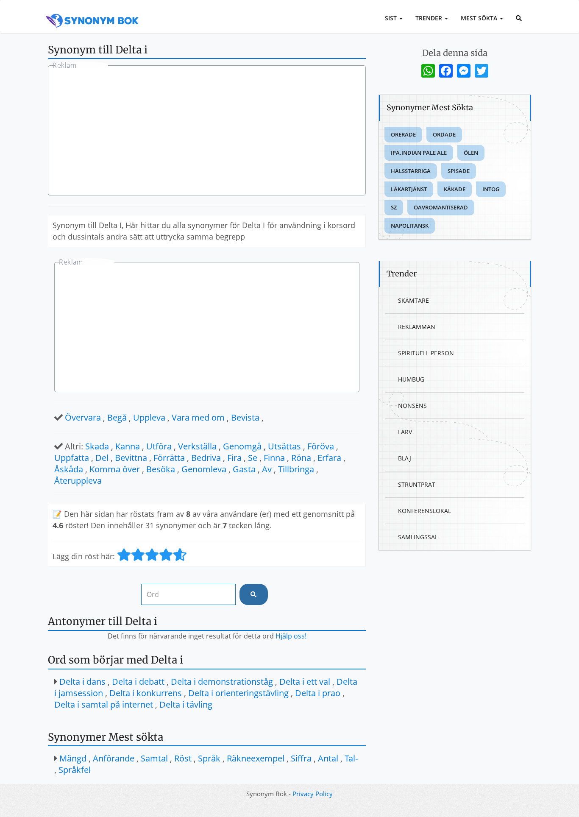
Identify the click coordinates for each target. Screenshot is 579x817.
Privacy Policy (312, 793)
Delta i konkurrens (145, 693)
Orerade (403, 134)
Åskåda (68, 469)
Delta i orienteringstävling (238, 693)
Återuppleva (78, 480)
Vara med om (198, 417)
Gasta (244, 469)
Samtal (154, 758)
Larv (405, 432)
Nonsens (412, 406)
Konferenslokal (424, 511)
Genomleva (203, 469)
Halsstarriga (411, 171)
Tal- (351, 758)
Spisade (459, 171)
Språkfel (74, 769)
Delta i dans (82, 681)
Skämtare (413, 300)
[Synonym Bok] (92, 11)
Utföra (159, 446)
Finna (274, 457)
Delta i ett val (304, 681)
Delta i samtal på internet (103, 704)
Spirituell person (426, 353)
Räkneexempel (255, 758)
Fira (234, 457)
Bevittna (131, 457)
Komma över (114, 469)
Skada (97, 446)
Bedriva (206, 457)
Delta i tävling (185, 704)
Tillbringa (296, 469)
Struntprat (416, 484)
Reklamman (416, 327)
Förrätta (169, 457)
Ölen (471, 152)
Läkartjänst (409, 189)
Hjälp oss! (291, 636)
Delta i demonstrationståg (222, 681)
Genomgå (242, 446)
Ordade (444, 134)
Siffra (301, 758)
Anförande (113, 758)
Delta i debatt (138, 681)
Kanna (127, 446)
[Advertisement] (206, 131)
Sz (394, 207)
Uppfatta (71, 457)
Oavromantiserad (441, 207)
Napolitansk (410, 225)
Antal (328, 758)
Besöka (160, 469)
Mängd (72, 758)
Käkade (454, 189)
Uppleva (149, 417)
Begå (117, 417)
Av (267, 469)
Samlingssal (418, 537)
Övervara (83, 417)
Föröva (320, 446)
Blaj (404, 458)
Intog (490, 189)
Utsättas (284, 446)
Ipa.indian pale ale (419, 152)
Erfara (329, 457)
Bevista (245, 417)
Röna (301, 457)
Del (102, 457)
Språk (209, 758)
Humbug (411, 379)
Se (252, 457)
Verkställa (197, 446)
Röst (183, 758)
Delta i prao (317, 693)
